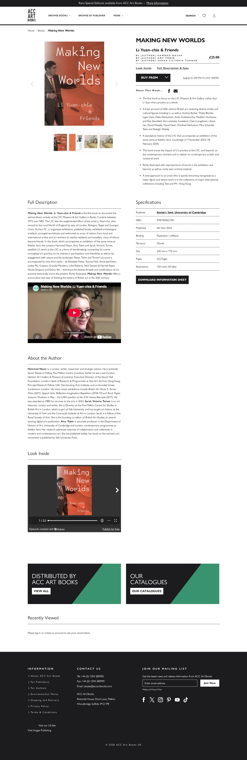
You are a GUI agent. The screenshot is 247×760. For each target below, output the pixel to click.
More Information (157, 3)
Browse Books (58, 15)
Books (41, 30)
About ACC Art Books (45, 676)
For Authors (39, 688)
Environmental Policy (45, 694)
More (117, 15)
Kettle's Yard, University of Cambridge (181, 212)
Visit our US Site (47, 725)
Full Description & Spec (173, 68)
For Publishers (40, 682)
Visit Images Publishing (39, 730)
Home (31, 30)
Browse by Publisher (91, 15)
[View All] (74, 584)
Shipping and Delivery (45, 700)
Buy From (149, 77)
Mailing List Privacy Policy (152, 689)
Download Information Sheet (162, 279)
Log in (186, 77)
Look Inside (144, 68)
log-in (38, 632)
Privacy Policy (40, 706)
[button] (204, 16)
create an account (54, 632)
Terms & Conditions (44, 712)
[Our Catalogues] (172, 584)
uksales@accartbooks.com (98, 686)
